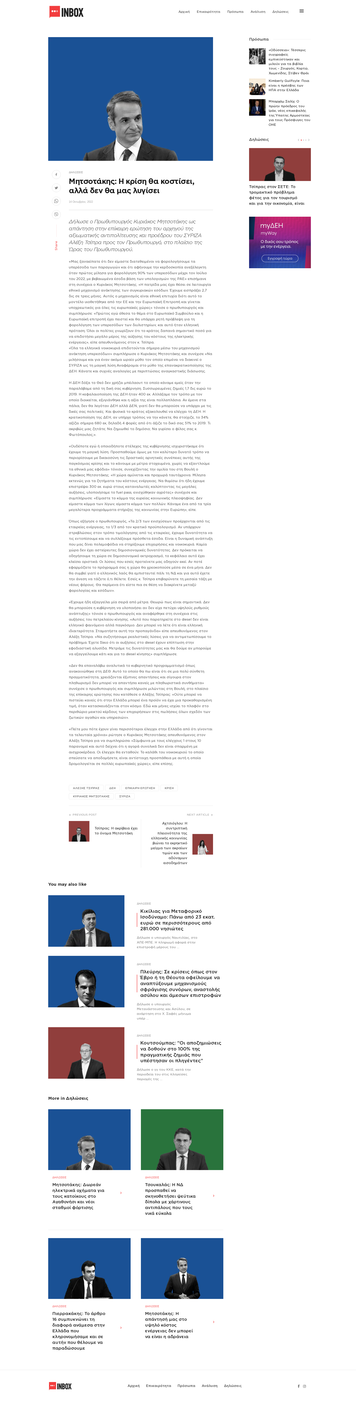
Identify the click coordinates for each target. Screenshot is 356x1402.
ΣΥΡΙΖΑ (124, 796)
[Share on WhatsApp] (56, 202)
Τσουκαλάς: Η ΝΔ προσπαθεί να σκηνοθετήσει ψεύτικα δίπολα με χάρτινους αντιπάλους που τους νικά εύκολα (170, 1199)
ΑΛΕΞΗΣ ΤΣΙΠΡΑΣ (86, 788)
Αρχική (184, 12)
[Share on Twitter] (56, 188)
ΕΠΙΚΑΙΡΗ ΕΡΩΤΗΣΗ (140, 788)
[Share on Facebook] (56, 175)
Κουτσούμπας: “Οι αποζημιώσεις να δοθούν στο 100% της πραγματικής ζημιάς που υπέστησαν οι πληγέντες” (180, 1051)
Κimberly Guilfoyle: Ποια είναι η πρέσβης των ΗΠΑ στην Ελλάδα (289, 85)
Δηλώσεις (280, 12)
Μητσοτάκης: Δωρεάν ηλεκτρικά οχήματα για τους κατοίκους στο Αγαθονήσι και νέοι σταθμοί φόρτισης (78, 1196)
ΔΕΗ (112, 788)
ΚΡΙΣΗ (169, 788)
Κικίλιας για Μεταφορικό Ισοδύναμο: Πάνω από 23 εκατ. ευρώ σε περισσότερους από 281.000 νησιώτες (177, 920)
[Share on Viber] (56, 215)
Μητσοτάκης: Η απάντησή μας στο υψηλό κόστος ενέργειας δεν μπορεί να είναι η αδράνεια (169, 1325)
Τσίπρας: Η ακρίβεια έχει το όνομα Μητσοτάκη (116, 830)
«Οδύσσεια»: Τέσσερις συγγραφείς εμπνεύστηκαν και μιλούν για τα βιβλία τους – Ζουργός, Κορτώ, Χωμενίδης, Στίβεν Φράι (289, 61)
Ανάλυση (258, 12)
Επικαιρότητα (208, 12)
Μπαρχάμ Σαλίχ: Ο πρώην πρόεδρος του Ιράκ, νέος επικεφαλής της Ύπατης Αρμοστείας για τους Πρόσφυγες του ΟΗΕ (289, 113)
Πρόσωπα (235, 12)
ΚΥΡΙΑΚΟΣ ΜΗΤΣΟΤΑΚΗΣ (91, 796)
